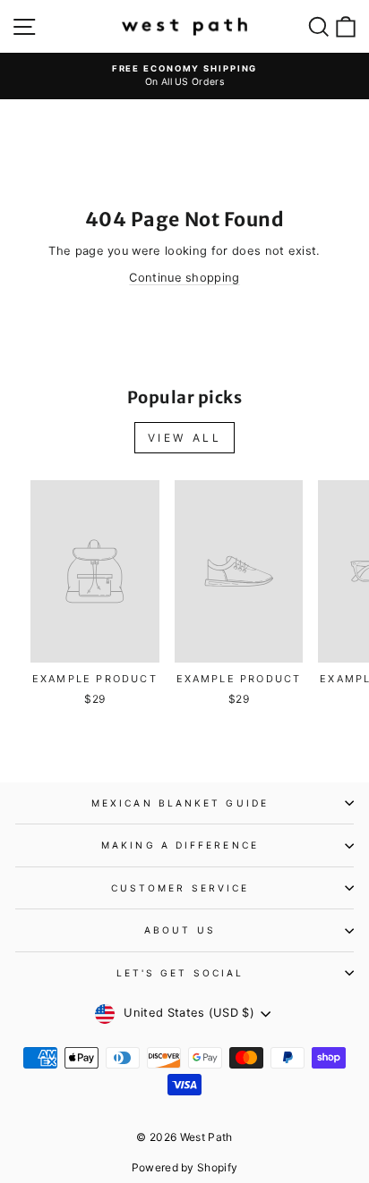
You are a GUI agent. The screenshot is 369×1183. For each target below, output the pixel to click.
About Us (180, 930)
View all (185, 437)
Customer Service (180, 888)
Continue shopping (184, 277)
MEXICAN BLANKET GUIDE (180, 803)
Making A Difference (180, 845)
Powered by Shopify (185, 1167)
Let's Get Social (180, 973)
